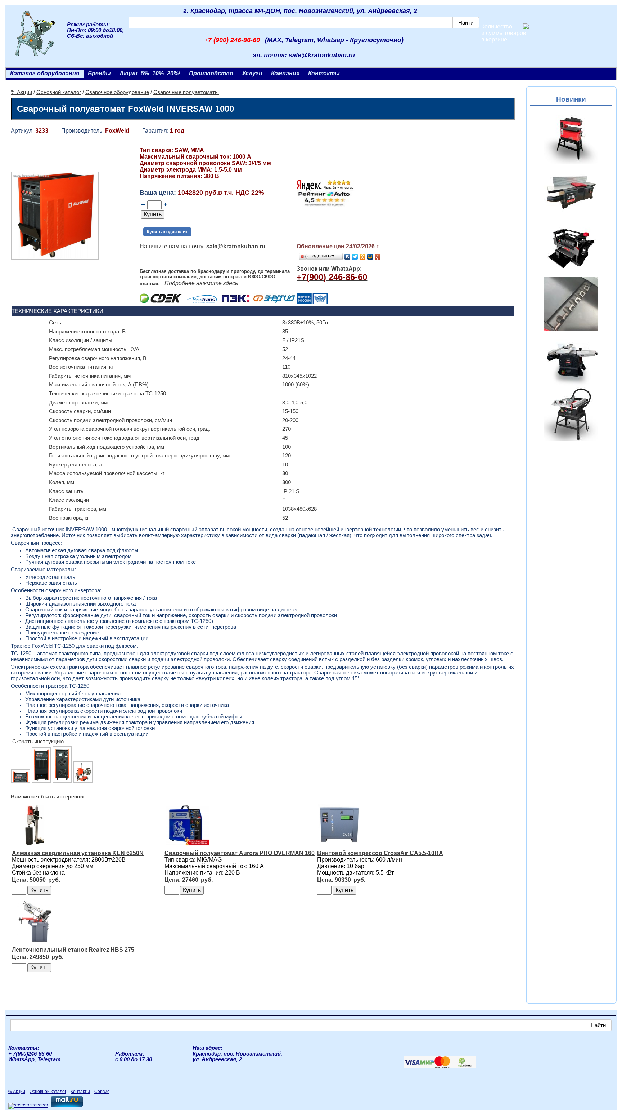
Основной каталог (58, 92)
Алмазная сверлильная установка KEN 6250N (78, 853)
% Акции (21, 92)
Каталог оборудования (44, 73)
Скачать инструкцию (38, 741)
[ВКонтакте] (347, 256)
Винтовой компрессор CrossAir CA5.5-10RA (380, 853)
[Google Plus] (378, 256)
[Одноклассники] (362, 256)
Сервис (101, 1091)
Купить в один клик (167, 231)
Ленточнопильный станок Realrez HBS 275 (73, 950)
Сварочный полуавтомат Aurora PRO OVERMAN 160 (239, 853)
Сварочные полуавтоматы (186, 92)
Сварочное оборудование (117, 92)
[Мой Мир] (370, 256)
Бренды (99, 73)
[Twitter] (355, 256)
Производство (211, 73)
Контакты (324, 73)
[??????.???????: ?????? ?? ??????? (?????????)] (28, 1106)
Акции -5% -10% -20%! (150, 73)
